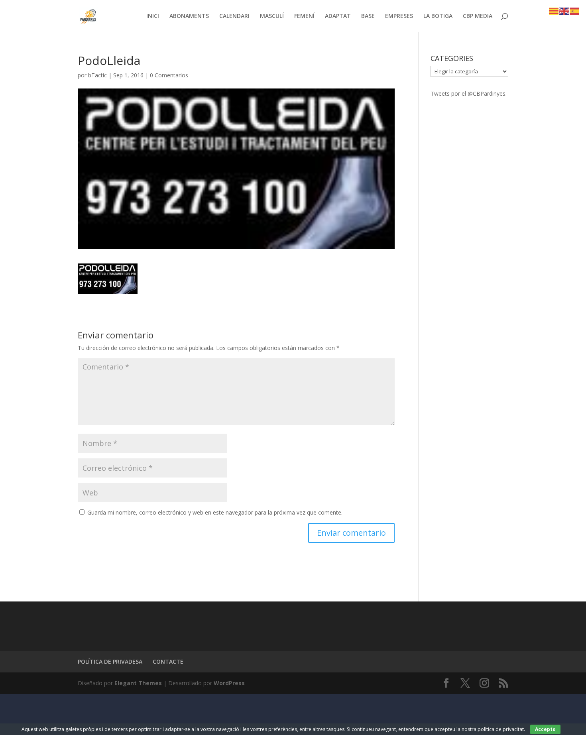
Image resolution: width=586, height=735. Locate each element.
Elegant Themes (138, 683)
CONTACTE (168, 661)
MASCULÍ (272, 16)
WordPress (229, 683)
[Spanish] (575, 10)
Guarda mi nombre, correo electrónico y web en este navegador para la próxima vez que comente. (214, 512)
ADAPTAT (338, 16)
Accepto (545, 729)
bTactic (97, 75)
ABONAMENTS (189, 16)
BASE (368, 16)
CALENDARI (234, 16)
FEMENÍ (304, 16)
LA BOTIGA (437, 16)
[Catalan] (554, 10)
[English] (564, 10)
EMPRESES (399, 16)
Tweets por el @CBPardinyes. (469, 93)
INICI (152, 16)
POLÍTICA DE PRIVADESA (110, 661)
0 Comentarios (169, 75)
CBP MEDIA (477, 16)
